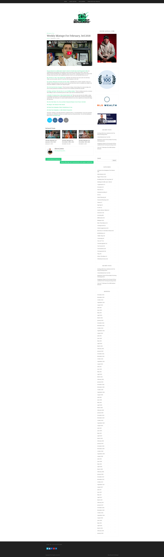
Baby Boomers (100, 174)
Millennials (100, 217)
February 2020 (100, 410)
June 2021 (99, 369)
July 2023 (99, 307)
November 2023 (100, 297)
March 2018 (100, 469)
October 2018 (100, 451)
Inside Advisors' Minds (102, 210)
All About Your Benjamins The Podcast (106, 170)
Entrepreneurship (101, 192)
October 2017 (100, 482)
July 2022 (99, 335)
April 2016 (99, 525)
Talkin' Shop (100, 235)
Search (99, 158)
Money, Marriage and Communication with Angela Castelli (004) (76, 162)
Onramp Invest (100, 225)
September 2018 (101, 453)
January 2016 (100, 533)
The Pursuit (100, 246)
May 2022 (99, 340)
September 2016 (101, 515)
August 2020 (100, 394)
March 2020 (100, 407)
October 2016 (100, 512)
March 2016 (100, 528)
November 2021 (100, 356)
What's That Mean (101, 256)
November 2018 (100, 448)
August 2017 (100, 487)
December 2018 (100, 446)
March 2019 (100, 438)
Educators (99, 189)
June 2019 (99, 430)
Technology (100, 238)
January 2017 (100, 505)
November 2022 (100, 325)
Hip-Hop (99, 205)
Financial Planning (101, 199)
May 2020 (99, 402)
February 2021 (100, 379)
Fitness (99, 202)
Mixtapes (49, 33)
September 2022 (101, 330)
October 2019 (100, 420)
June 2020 (99, 399)
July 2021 (99, 366)
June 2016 (99, 520)
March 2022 (100, 346)
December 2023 (100, 294)
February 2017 (100, 502)
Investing (99, 215)
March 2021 (100, 376)
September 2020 (101, 392)
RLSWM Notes (100, 233)
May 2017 (99, 494)
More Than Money (101, 222)
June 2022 (99, 338)
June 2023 (99, 310)
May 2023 (99, 312)
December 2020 (100, 384)
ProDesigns (116, 555)
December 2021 (100, 353)
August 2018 (100, 456)
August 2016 (100, 517)
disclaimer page (56, 115)
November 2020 (100, 387)
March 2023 (100, 317)
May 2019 (99, 433)
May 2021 (99, 371)
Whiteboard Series (101, 258)
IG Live (99, 207)
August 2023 (100, 305)
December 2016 (100, 507)
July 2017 (99, 489)
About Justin (72, 1)
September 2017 (101, 484)
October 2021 (100, 358)
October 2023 (100, 299)
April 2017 (99, 497)
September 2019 (101, 423)
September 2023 (101, 302)
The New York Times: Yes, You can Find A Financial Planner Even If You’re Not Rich (66, 101)
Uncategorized (100, 251)
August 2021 (100, 364)
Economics (99, 187)
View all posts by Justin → (60, 150)
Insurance (99, 212)
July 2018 (99, 458)
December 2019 (100, 415)
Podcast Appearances (102, 228)
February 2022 (100, 348)
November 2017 (100, 479)
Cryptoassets (100, 184)
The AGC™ (99, 240)
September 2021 (101, 361)
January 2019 (100, 443)
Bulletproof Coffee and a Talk (103, 181)
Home (65, 1)
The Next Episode (101, 243)
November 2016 (100, 510)
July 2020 (99, 397)
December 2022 (100, 323)
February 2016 (100, 530)
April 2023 (99, 315)
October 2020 (100, 389)
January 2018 (100, 474)
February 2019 (100, 440)
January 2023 (100, 320)
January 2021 (100, 381)
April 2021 (99, 374)
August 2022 (100, 333)
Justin (48, 38)
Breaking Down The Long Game (104, 179)
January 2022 (100, 351)
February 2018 (100, 471)
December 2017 (100, 476)
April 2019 (99, 435)
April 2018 (99, 466)
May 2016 (99, 523)
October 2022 (100, 328)
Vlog (53, 33)
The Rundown (100, 248)
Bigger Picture (100, 176)
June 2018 (99, 461)
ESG (98, 194)
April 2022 (99, 343)
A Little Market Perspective (53, 159)
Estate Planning (100, 197)
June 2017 (99, 492)
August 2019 (100, 425)
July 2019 (99, 428)
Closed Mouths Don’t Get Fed (103, 137)
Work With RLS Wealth (94, 1)
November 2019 (100, 417)
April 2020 (99, 405)
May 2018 (99, 464)
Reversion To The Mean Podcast (104, 230)
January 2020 (100, 412)
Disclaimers (82, 1)
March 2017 (100, 499)
